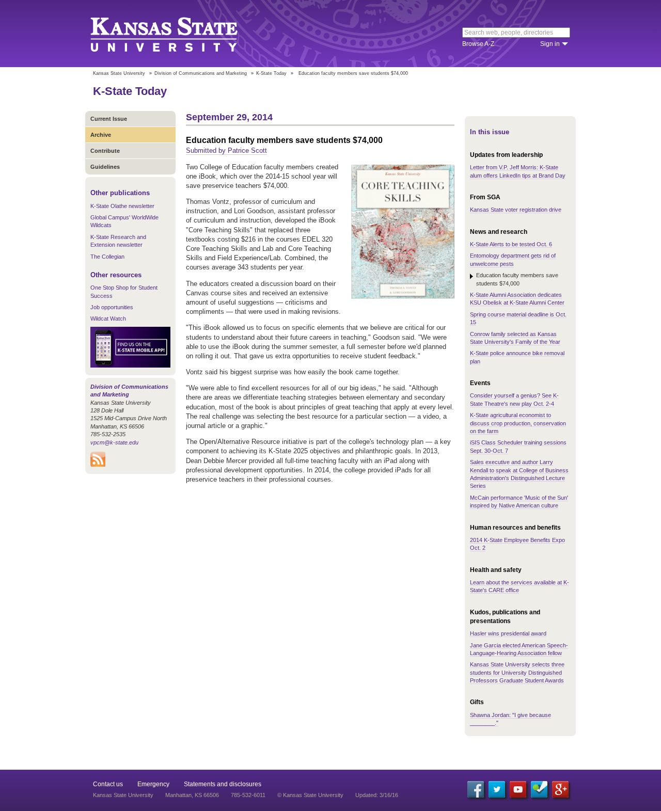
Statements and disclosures (222, 784)
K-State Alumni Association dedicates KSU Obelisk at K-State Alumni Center (517, 299)
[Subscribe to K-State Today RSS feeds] (97, 465)
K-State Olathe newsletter (122, 206)
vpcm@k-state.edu (114, 442)
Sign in (550, 43)
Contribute (105, 151)
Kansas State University (177, 33)
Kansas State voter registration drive (515, 209)
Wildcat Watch (108, 318)
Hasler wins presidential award (508, 633)
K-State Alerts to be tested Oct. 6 (511, 244)
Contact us (108, 784)
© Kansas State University (310, 795)
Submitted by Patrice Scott (226, 150)
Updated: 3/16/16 (376, 795)
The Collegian (107, 256)
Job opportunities (111, 307)
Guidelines (105, 167)
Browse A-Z (478, 43)
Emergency (153, 784)
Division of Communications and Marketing (200, 73)
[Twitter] (497, 789)
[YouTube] (518, 789)
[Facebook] (475, 789)
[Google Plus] (560, 789)
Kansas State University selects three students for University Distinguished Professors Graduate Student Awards (517, 672)
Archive (100, 135)
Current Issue (108, 119)
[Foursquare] (539, 789)
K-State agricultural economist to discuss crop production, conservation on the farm (518, 423)
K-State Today (271, 73)
